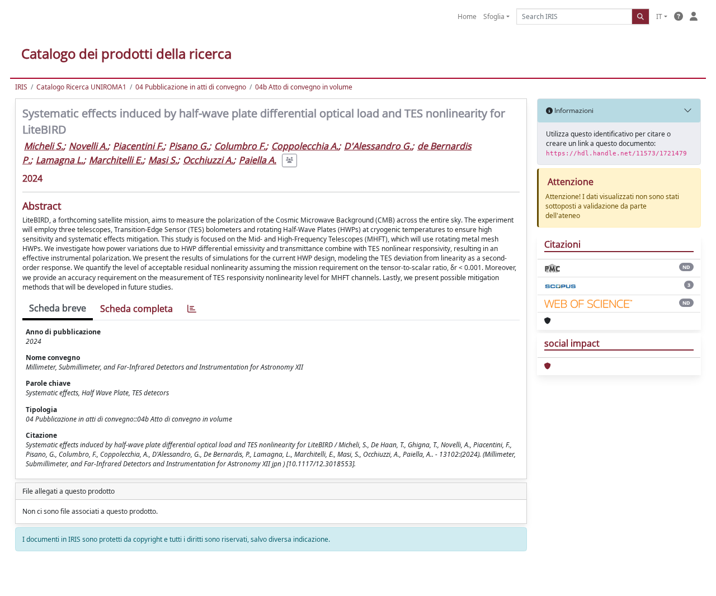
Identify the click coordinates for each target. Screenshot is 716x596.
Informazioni (573, 110)
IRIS (21, 87)
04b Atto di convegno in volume (303, 87)
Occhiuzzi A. (208, 160)
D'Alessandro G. (378, 146)
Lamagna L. (59, 160)
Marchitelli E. (116, 160)
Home (467, 16)
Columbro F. (240, 146)
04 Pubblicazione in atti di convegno (190, 87)
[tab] (192, 309)
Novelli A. (88, 146)
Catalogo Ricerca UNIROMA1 (81, 87)
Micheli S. (43, 146)
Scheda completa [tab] (136, 308)
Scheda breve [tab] (57, 308)
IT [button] (659, 16)
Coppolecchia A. (304, 146)
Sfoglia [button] (494, 16)
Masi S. (162, 160)
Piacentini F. (138, 146)
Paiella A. (257, 160)
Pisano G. (189, 146)
